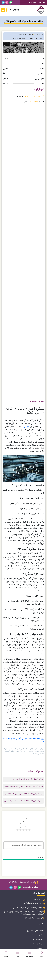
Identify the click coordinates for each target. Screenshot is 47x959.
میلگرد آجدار (23, 34)
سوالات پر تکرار (38, 943)
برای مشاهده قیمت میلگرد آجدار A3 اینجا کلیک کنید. (23, 740)
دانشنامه (40, 948)
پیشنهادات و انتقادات (35, 935)
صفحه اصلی (39, 34)
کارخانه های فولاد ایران (35, 930)
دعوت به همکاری (37, 939)
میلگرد (26, 426)
